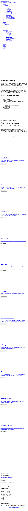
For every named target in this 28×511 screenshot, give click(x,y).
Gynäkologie (8, 9)
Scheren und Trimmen (10, 18)
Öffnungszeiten (6, 24)
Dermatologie (8, 10)
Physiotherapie (9, 16)
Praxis (4, 19)
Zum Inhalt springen (5, 1)
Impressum (11, 507)
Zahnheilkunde (9, 11)
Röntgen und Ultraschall (11, 13)
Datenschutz (16, 507)
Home (4, 4)
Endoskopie (8, 15)
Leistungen (5, 5)
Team (4, 20)
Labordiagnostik (9, 12)
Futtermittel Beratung (10, 17)
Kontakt (4, 22)
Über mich (5, 23)
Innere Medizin (9, 6)
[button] (4, 509)
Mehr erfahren (3, 163)
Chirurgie (8, 8)
